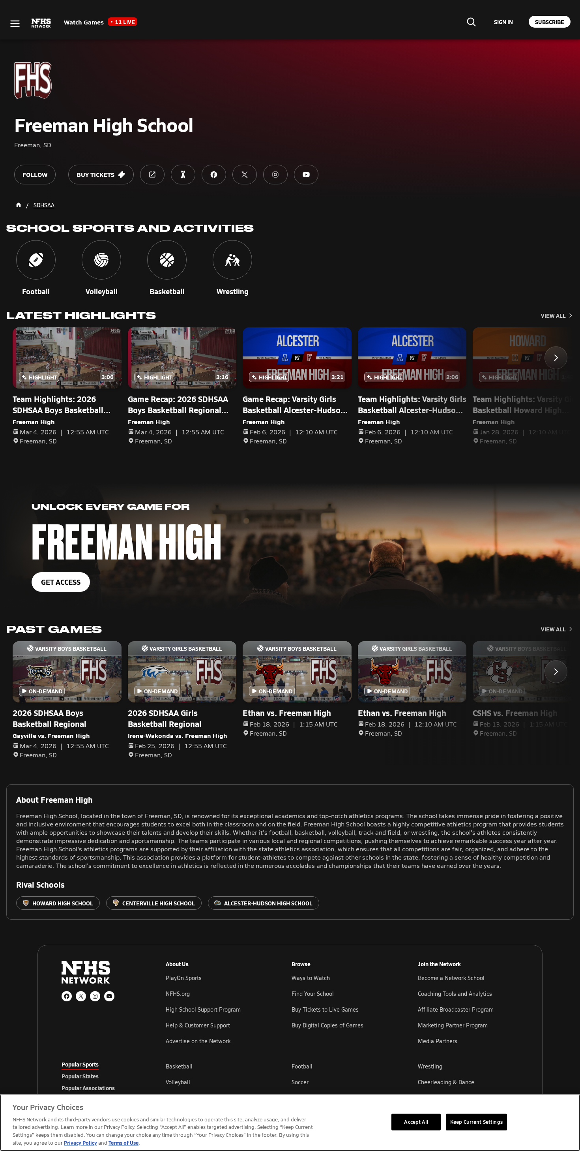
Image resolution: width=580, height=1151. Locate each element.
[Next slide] (555, 357)
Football (302, 1066)
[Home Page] (18, 205)
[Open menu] (15, 24)
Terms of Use (123, 1142)
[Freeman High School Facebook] (214, 174)
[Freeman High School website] (152, 174)
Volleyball (178, 1082)
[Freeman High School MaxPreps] (183, 174)
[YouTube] (109, 996)
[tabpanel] (342, 1081)
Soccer (300, 1082)
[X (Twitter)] (81, 996)
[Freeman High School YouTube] (306, 174)
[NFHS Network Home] (41, 23)
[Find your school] (471, 22)
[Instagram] (95, 996)
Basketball (179, 1066)
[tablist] (101, 1076)
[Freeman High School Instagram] (275, 174)
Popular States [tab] (80, 1076)
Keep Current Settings (476, 1121)
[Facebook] (67, 996)
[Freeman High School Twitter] (244, 174)
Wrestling (430, 1066)
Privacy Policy (80, 1142)
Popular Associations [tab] (88, 1088)
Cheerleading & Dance (446, 1082)
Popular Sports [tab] (80, 1064)
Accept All (416, 1121)
